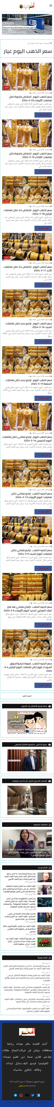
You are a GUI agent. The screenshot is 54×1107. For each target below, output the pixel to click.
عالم (28, 1044)
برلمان (36, 1050)
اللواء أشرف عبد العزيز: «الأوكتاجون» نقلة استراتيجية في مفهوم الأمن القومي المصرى (19, 928)
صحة (30, 1057)
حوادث (19, 1044)
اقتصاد (35, 1044)
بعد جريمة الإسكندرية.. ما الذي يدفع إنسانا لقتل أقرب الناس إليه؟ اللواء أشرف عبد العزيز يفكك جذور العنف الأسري (20, 876)
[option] (27, 843)
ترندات (9, 1063)
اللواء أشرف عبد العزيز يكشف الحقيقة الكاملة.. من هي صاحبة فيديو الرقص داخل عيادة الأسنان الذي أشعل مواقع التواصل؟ (19, 888)
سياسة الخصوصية (41, 1102)
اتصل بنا (9, 1102)
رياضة (10, 1044)
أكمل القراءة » (43, 115)
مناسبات (17, 1070)
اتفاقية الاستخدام (26, 1102)
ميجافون (22, 1086)
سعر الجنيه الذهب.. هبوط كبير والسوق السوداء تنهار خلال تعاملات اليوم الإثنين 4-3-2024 (27, 667)
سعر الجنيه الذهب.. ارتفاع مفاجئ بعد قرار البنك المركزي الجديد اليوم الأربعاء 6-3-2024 (28, 608)
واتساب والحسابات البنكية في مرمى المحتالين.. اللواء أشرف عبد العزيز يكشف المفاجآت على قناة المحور (20, 916)
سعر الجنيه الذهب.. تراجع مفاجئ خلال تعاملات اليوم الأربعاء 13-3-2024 (31, 495)
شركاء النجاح (19, 1050)
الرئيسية (47, 43)
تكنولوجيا (43, 1063)
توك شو (47, 1057)
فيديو (33, 1063)
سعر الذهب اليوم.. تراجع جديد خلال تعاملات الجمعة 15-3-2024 (28, 382)
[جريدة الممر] (27, 6)
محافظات (47, 1050)
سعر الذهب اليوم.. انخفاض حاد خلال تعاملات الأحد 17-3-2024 (28, 268)
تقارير (38, 1057)
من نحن (16, 1102)
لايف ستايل (21, 1063)
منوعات (7, 1057)
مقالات (5, 1050)
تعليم (15, 1057)
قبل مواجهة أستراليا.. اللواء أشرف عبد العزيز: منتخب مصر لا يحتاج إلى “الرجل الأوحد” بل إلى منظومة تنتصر (21, 941)
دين (23, 1057)
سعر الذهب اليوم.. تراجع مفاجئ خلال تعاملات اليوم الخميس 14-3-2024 (27, 438)
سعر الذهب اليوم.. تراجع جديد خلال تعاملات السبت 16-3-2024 (28, 325)
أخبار (44, 1044)
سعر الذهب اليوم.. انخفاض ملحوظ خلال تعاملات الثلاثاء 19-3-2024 (30, 155)
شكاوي (27, 1070)
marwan (47, 93)
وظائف (37, 1070)
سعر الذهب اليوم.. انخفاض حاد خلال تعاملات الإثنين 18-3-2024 (28, 212)
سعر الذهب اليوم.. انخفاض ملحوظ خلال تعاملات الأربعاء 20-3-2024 (30, 98)
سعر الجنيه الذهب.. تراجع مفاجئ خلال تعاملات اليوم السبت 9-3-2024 (31, 552)
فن (29, 1050)
